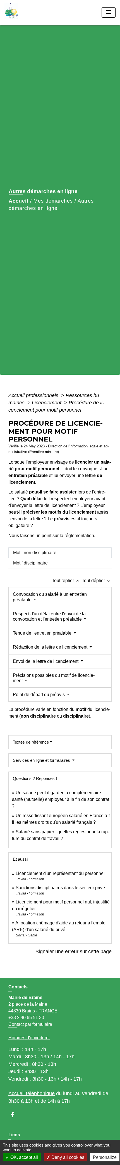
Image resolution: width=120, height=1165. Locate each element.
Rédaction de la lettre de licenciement (50, 647)
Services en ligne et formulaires (42, 760)
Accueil (18, 201)
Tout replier (66, 580)
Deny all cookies (67, 1157)
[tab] (60, 552)
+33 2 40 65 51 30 (26, 1017)
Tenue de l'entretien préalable (43, 633)
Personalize (105, 1157)
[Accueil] (25, 12)
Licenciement (47, 402)
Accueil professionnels (34, 395)
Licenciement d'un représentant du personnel (60, 873)
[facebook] (15, 1114)
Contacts (18, 986)
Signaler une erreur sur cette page (73, 951)
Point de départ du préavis (39, 694)
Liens (14, 1134)
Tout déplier (97, 580)
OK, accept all (23, 1157)
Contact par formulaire (30, 1024)
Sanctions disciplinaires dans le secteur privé (60, 887)
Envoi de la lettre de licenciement (46, 661)
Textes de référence (31, 742)
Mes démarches (53, 201)
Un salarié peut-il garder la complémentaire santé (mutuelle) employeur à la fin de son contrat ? (60, 799)
